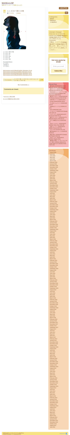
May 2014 (52, 392)
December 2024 (54, 185)
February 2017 (53, 339)
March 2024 (53, 200)
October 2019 (53, 286)
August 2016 (53, 348)
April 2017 (52, 335)
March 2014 (53, 396)
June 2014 (52, 391)
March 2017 (53, 337)
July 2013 (52, 409)
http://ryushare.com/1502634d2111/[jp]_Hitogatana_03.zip (17, 73)
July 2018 (52, 311)
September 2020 (54, 268)
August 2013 (53, 407)
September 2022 (54, 229)
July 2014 (52, 389)
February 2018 (53, 319)
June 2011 (52, 427)
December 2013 (54, 401)
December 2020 (54, 263)
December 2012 (54, 420)
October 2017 (53, 325)
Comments (15, 434)
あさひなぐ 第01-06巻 (9, 96)
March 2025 (53, 180)
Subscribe (58, 71)
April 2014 (52, 394)
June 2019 (52, 293)
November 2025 (54, 167)
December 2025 (54, 165)
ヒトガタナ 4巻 (17, 79)
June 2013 (52, 410)
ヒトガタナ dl (25, 79)
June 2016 (52, 352)
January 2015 (53, 379)
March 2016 (53, 356)
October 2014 (53, 384)
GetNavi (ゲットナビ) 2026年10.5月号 (58, 107)
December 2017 (54, 322)
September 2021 (54, 249)
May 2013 (52, 412)
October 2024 (53, 188)
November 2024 (54, 187)
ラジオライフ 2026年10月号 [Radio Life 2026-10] (58, 112)
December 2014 (54, 381)
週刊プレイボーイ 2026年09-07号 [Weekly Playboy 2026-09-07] (58, 118)
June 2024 (52, 195)
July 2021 (52, 252)
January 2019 (53, 301)
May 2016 (52, 353)
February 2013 (53, 417)
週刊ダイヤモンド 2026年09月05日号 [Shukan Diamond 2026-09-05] (58, 97)
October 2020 (53, 267)
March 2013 (53, 415)
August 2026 (53, 152)
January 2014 (53, 399)
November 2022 (54, 226)
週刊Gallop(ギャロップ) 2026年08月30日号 (58, 132)
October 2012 (53, 423)
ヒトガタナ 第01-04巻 (15, 11)
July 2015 (52, 370)
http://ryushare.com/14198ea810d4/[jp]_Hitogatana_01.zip (17, 70)
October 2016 (53, 345)
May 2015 (52, 373)
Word (20, 432)
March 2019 (53, 298)
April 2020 (52, 276)
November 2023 (54, 206)
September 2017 (54, 327)
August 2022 (53, 231)
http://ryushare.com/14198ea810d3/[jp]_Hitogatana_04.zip (17, 75)
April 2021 (52, 257)
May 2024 (52, 196)
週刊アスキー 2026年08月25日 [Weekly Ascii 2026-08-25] (57, 89)
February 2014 (53, 397)
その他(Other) (53, 22)
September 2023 (54, 209)
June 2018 (52, 312)
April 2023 (52, 218)
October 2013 (53, 404)
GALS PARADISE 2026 (55, 109)
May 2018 (52, 314)
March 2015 (53, 376)
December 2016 (54, 342)
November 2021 (54, 245)
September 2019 (54, 288)
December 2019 (54, 283)
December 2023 (54, 205)
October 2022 (53, 227)
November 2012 (54, 422)
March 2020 (53, 278)
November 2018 (54, 304)
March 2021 (53, 258)
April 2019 (52, 296)
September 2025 (54, 170)
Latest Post (63, 8)
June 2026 (52, 155)
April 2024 (52, 198)
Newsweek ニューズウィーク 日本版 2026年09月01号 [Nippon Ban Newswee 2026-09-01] (58, 93)
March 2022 (53, 239)
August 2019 (53, 289)
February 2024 (53, 201)
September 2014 (54, 386)
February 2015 (53, 378)
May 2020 (52, 275)
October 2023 (53, 208)
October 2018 (53, 306)
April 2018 (52, 316)
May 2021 (52, 255)
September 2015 (54, 366)
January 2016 (53, 360)
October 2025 (53, 169)
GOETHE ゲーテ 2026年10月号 (57, 99)
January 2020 (53, 281)
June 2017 (52, 332)
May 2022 (52, 236)
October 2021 (53, 247)
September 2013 (54, 405)
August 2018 (53, 309)
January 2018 (53, 321)
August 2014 (53, 388)
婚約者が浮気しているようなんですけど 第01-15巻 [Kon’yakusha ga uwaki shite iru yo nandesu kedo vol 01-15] (58, 143)
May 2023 (52, 216)
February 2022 (53, 240)
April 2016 (52, 355)
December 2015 (54, 361)
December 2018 (54, 303)
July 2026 (52, 154)
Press (22, 432)
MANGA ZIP (5, 432)
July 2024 (52, 193)
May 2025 (52, 177)
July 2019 (52, 291)
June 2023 (52, 214)
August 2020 (53, 270)
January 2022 (53, 242)
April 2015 (52, 374)
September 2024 (54, 190)
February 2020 (53, 280)
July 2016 (52, 350)
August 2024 (53, 191)
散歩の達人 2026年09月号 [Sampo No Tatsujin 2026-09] (58, 135)
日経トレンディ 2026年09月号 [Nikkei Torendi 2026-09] (57, 127)
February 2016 (53, 358)
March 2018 (53, 317)
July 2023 (52, 213)
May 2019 (52, 294)
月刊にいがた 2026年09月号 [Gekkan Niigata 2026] (56, 138)
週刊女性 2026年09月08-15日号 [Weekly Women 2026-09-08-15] (57, 86)
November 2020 (54, 265)
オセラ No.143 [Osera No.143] (57, 129)
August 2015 (53, 368)
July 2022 (52, 232)
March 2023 (53, 219)
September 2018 (54, 307)
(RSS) (7, 434)
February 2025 (53, 182)
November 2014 (54, 383)
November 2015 (54, 363)
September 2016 (54, 347)
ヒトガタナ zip (22, 80)
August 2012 (53, 425)
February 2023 (53, 221)
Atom (10, 434)
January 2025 (53, 183)
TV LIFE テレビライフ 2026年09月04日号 (58, 104)
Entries (4, 434)
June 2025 (52, 175)
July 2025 (52, 173)
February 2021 (53, 260)
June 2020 (52, 273)
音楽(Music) (53, 20)
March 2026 (53, 160)
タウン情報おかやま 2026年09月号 (57, 121)
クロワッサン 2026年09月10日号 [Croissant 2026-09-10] (57, 115)
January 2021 (53, 262)
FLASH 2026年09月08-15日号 (57, 101)
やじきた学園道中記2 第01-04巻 (11, 99)
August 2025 (53, 172)
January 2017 (53, 340)
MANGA (19, 13)
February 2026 (53, 162)
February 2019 (53, 299)
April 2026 (52, 159)
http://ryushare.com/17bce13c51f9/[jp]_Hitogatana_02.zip (17, 72)
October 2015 (53, 365)
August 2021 (53, 250)
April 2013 (52, 414)
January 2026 (53, 164)
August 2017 (53, 329)
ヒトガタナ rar (31, 79)
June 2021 (52, 254)
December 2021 (54, 244)
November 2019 (54, 285)
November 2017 (54, 324)
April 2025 (52, 178)
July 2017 (52, 330)
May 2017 (52, 334)
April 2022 (52, 237)
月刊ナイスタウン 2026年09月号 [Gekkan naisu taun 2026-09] (57, 124)
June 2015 (52, 371)
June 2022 (52, 234)
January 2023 (53, 222)
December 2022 (54, 224)
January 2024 (53, 203)
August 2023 (53, 211)
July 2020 (52, 272)
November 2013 (54, 402)
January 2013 (53, 419)
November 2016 (54, 343)
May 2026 (52, 157)
